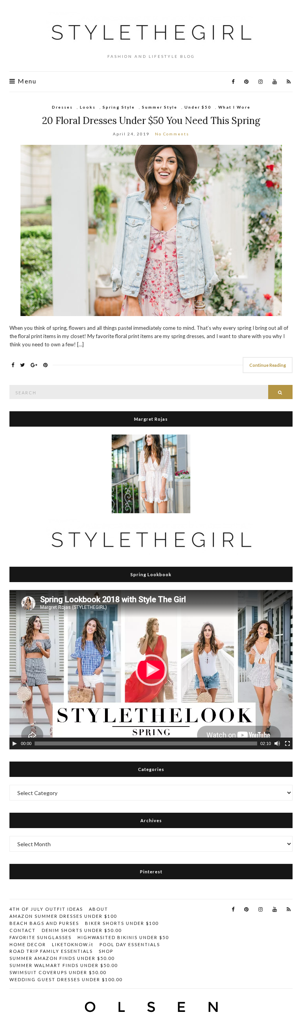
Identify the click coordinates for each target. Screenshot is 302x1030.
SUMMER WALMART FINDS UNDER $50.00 (63, 965)
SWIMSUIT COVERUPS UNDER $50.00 (57, 972)
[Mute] (277, 743)
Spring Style (119, 107)
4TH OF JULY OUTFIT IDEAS (46, 909)
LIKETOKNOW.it (73, 944)
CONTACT (22, 930)
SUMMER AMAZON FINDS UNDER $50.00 (61, 958)
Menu (26, 81)
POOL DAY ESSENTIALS (129, 944)
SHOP (106, 951)
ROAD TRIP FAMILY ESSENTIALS (51, 951)
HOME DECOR (27, 944)
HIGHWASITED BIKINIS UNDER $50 (123, 937)
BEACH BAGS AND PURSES (44, 923)
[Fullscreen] (287, 743)
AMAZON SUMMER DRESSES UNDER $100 (63, 916)
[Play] (14, 743)
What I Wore (234, 107)
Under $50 (197, 107)
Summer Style (159, 107)
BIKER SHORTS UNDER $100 (121, 923)
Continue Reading (267, 365)
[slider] (146, 743)
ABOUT (98, 909)
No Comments (172, 133)
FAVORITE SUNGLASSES (40, 937)
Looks (88, 107)
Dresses (62, 107)
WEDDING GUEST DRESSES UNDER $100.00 (65, 979)
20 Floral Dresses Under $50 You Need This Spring (151, 121)
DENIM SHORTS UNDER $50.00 (82, 930)
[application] (151, 669)
